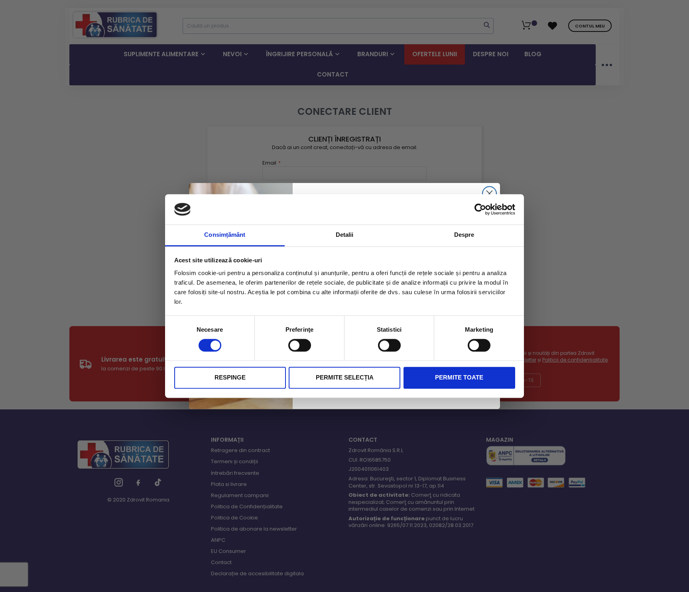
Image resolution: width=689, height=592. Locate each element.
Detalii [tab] (345, 235)
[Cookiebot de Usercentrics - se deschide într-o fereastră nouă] (480, 209)
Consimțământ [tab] (224, 235)
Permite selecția (345, 377)
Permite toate (459, 377)
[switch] (299, 345)
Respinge (230, 377)
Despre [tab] (464, 235)
